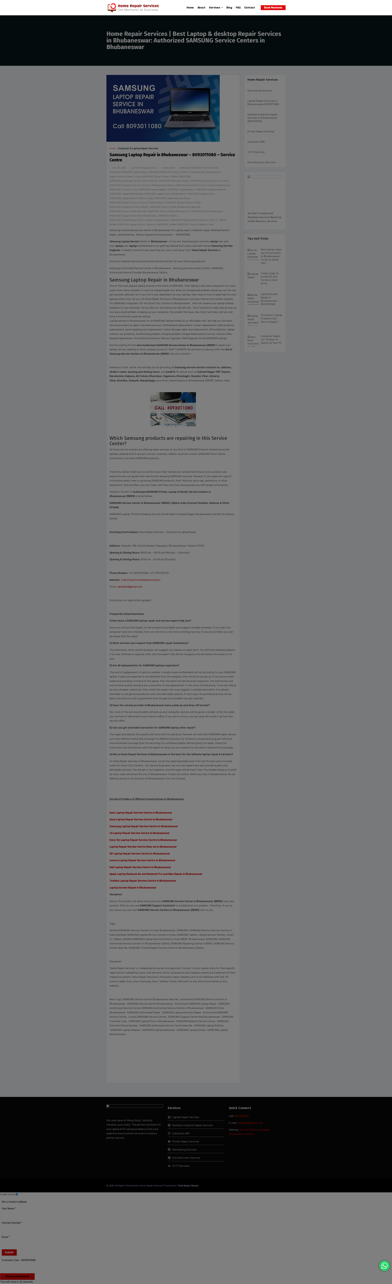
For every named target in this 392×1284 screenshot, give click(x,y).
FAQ (238, 7)
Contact (249, 7)
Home (190, 7)
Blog (229, 7)
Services (215, 7)
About (201, 7)
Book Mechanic (273, 7)
